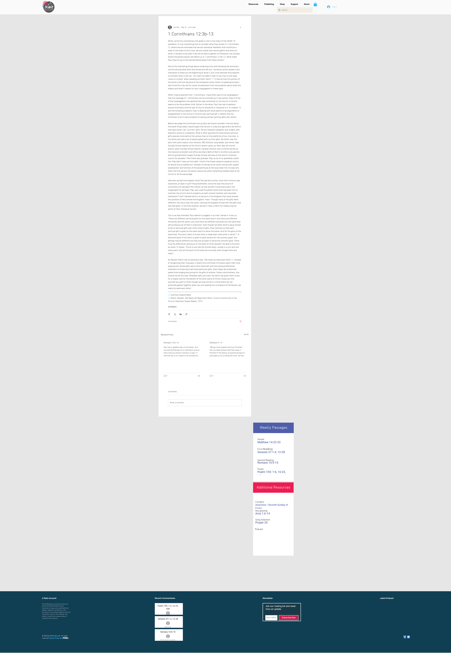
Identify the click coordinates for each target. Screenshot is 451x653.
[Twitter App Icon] (408, 637)
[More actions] (240, 27)
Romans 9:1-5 (216, 343)
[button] (254, 4)
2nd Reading (172, 307)
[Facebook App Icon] (404, 637)
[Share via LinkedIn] (180, 314)
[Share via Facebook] (169, 314)
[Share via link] (186, 314)
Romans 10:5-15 (171, 343)
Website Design (54, 638)
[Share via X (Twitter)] (175, 314)
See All (246, 334)
